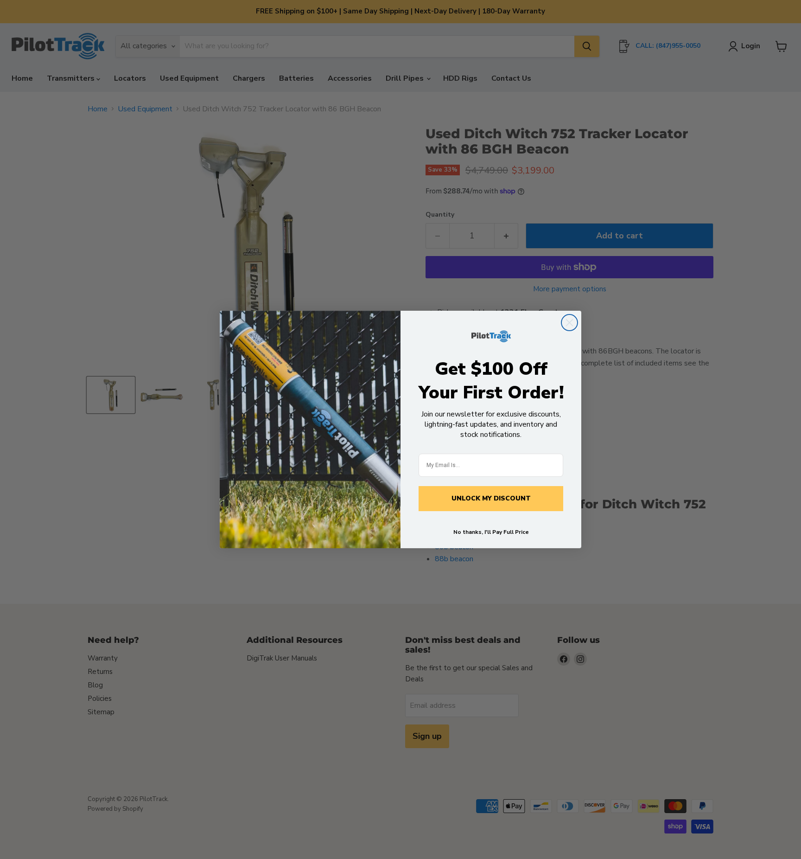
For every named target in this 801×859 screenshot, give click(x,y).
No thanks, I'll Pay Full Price (491, 532)
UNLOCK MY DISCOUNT (491, 498)
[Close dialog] (569, 322)
